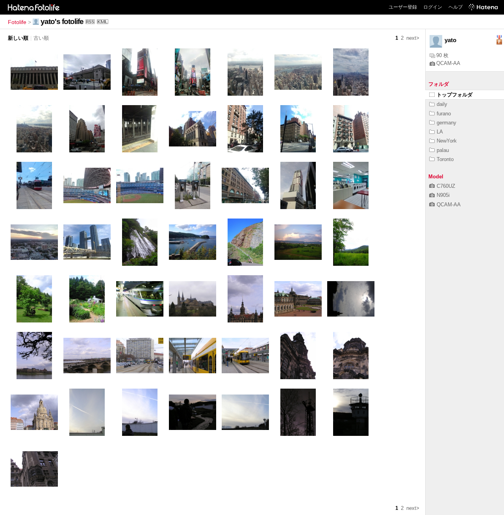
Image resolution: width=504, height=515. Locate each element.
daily (442, 104)
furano (444, 114)
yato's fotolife (62, 21)
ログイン (432, 7)
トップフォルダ (454, 95)
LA (440, 132)
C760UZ (446, 186)
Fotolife (17, 22)
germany (446, 123)
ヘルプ (455, 7)
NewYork (447, 141)
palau (443, 150)
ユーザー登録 (403, 7)
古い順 (41, 38)
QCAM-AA (448, 63)
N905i (443, 195)
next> (412, 38)
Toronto (445, 159)
